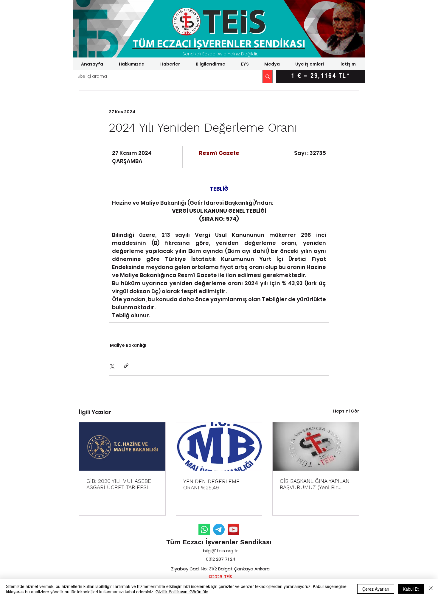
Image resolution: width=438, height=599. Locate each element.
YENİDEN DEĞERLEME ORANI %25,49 (211, 484)
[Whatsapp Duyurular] (204, 529)
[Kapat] (430, 589)
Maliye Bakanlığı (128, 345)
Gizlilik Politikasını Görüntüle (182, 592)
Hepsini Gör (346, 411)
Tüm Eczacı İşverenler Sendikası (218, 542)
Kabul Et (411, 589)
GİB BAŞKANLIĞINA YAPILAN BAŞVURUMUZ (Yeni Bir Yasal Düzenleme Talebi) (315, 484)
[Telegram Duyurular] (219, 529)
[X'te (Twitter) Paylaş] (111, 365)
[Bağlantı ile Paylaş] (126, 365)
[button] (131, 64)
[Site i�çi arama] (267, 76)
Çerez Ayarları (375, 589)
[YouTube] (233, 529)
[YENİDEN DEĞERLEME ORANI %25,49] (219, 446)
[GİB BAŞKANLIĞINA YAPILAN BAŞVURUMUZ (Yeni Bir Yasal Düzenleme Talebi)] (316, 446)
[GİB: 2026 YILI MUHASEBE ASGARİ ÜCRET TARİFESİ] (122, 446)
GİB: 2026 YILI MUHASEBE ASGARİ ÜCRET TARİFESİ (118, 484)
